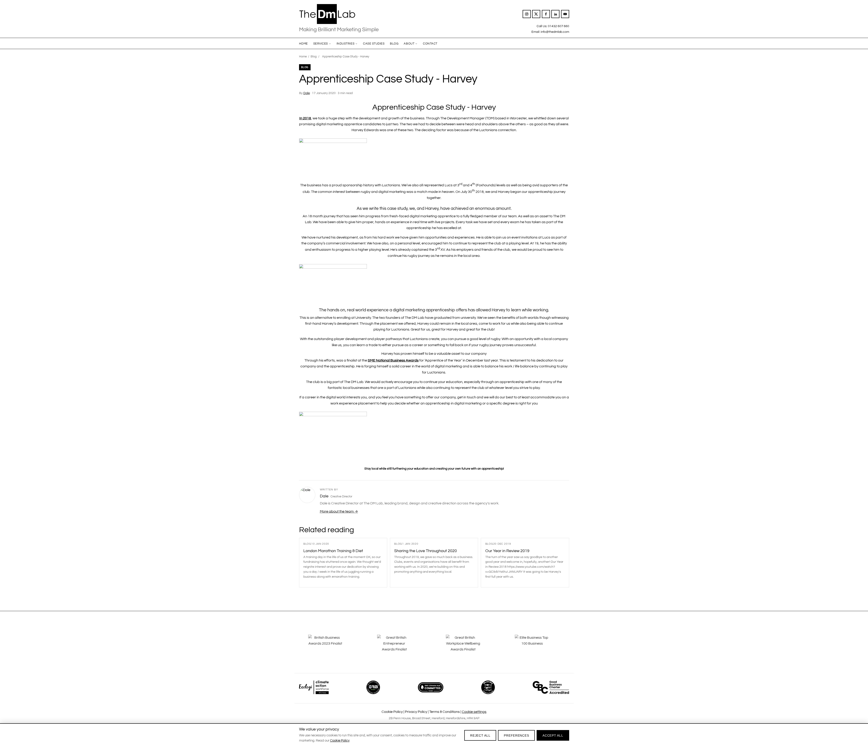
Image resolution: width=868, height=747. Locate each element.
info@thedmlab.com (555, 31)
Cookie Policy (392, 712)
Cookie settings (474, 712)
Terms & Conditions (444, 712)
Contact (430, 43)
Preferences (516, 735)
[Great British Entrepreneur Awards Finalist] (399, 647)
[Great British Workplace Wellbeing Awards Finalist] (468, 647)
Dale (306, 93)
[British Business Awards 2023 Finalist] (330, 647)
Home (303, 43)
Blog (394, 43)
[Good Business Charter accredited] (551, 687)
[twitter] (536, 14)
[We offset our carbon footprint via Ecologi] (314, 687)
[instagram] (527, 14)
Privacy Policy (416, 712)
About (409, 43)
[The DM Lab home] (339, 14)
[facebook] (546, 14)
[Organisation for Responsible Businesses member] (373, 687)
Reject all (480, 735)
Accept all (552, 735)
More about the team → (339, 511)
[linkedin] (555, 14)
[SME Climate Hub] (430, 687)
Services (320, 43)
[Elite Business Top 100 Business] (537, 647)
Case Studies (373, 43)
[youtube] (565, 14)
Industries (345, 43)
